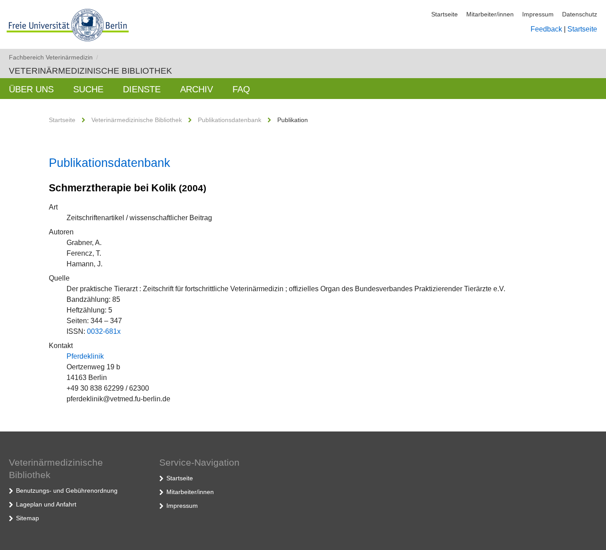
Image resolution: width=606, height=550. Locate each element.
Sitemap (27, 518)
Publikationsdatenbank (229, 119)
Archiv (196, 89)
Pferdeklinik (85, 356)
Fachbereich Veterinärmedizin (53, 57)
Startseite (444, 14)
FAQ (241, 89)
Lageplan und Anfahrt (46, 504)
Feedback (546, 29)
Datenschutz (579, 14)
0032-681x (104, 331)
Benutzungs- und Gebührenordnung (67, 490)
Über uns (31, 89)
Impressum (538, 14)
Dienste (142, 89)
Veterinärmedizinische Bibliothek (90, 70)
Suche (88, 89)
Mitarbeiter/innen (490, 14)
